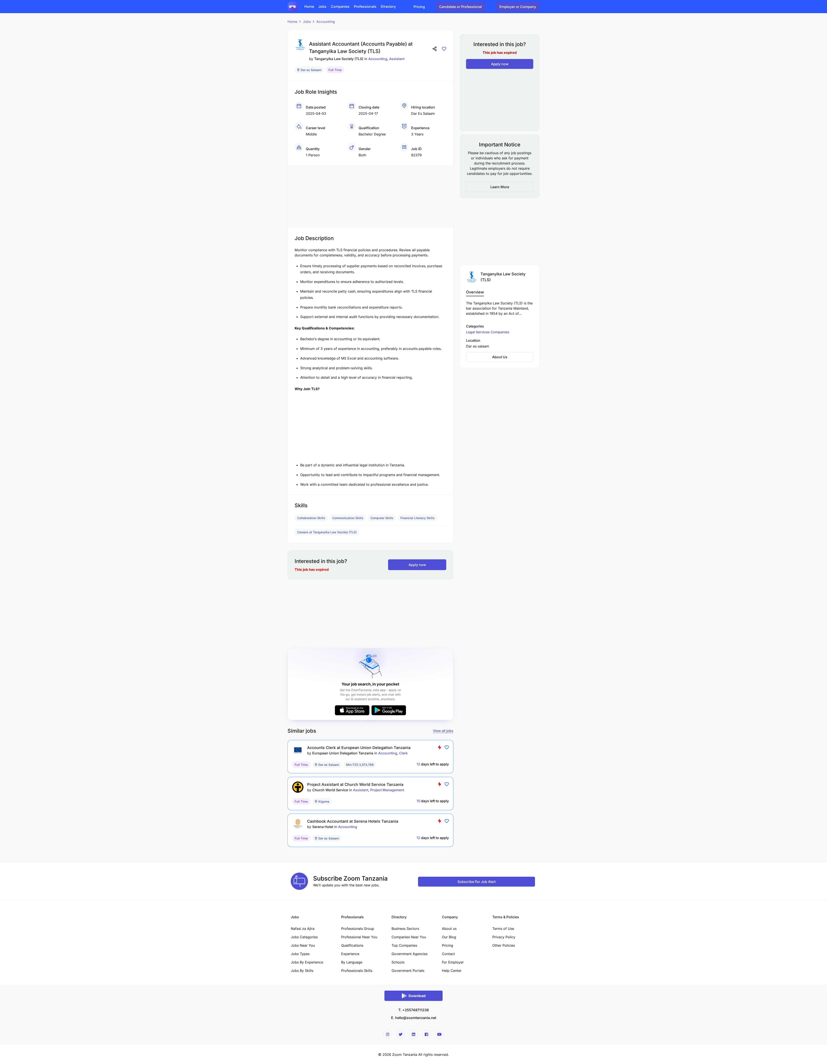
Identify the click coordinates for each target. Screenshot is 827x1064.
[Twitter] (400, 1034)
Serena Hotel (322, 827)
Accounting (325, 21)
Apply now (417, 565)
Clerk (403, 753)
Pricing (419, 7)
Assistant (396, 59)
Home (292, 21)
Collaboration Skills (311, 518)
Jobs (307, 21)
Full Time (335, 70)
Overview (475, 292)
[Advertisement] (370, 195)
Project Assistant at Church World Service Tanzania (355, 784)
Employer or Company (517, 7)
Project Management (387, 790)
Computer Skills (381, 518)
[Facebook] (426, 1034)
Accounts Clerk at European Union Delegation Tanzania (358, 747)
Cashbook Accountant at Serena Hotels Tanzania (352, 821)
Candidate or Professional (460, 7)
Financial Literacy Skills (417, 518)
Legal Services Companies (487, 332)
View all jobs (443, 731)
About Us (499, 357)
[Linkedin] (413, 1034)
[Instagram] (387, 1034)
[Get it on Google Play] (389, 710)
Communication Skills (347, 518)
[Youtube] (439, 1034)
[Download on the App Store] (352, 710)
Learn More (499, 187)
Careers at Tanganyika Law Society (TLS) (327, 532)
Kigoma (323, 801)
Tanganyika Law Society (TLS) (338, 59)
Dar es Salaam (311, 70)
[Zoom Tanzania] (292, 6)
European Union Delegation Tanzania (342, 753)
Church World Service (330, 790)
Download (417, 996)
